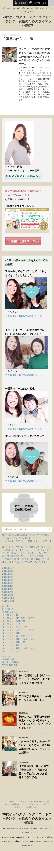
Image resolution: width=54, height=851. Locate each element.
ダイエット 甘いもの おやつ (18, 618)
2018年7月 (7, 577)
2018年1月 (7, 595)
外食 (38, 75)
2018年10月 (8, 568)
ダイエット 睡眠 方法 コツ (18, 639)
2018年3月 (7, 589)
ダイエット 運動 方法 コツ (18, 648)
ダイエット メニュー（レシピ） (19, 630)
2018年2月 (7, 592)
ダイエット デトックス (15, 627)
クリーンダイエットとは (16, 802)
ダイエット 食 (41, 68)
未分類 (5, 606)
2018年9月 (7, 571)
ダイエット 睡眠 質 (13, 642)
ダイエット (44, 73)
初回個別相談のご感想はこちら (25, 316)
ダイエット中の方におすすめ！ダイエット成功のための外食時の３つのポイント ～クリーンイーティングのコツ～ (35, 57)
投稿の (8, 659)
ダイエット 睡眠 (11, 633)
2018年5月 (7, 583)
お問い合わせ (32, 807)
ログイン (6, 656)
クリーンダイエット (29, 73)
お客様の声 (8, 609)
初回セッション (10, 612)
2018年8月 (7, 574)
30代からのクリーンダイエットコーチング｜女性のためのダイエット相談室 (27, 21)
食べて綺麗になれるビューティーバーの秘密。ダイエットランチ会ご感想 (34, 679)
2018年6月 (7, 580)
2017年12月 (8, 598)
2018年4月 (7, 586)
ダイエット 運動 (11, 645)
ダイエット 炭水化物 (13, 621)
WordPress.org (9, 665)
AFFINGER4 (27, 845)
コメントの (10, 662)
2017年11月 (8, 601)
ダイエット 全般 (11, 651)
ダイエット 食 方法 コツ (17, 636)
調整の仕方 (46, 75)
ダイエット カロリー (13, 624)
